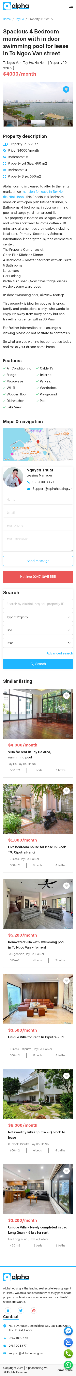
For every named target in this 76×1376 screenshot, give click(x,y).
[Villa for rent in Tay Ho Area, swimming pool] (38, 714)
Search (40, 664)
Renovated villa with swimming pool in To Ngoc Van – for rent (36, 944)
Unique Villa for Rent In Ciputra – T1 (36, 1037)
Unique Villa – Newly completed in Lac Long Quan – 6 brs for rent (37, 1230)
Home (7, 19)
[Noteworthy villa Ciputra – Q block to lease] (38, 1094)
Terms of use (64, 1370)
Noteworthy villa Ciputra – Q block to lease (36, 1134)
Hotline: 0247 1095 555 (38, 577)
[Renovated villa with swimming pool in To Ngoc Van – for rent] (38, 904)
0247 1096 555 (18, 1338)
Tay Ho (19, 19)
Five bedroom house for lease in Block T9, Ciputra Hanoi (37, 849)
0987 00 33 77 (43, 482)
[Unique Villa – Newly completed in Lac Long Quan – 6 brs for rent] (38, 1189)
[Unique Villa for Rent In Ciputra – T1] (38, 999)
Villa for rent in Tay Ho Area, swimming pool (29, 754)
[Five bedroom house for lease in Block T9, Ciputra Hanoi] (38, 809)
